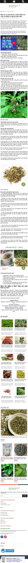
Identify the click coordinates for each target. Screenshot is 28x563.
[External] (13, 551)
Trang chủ (4, 11)
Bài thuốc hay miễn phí (6, 525)
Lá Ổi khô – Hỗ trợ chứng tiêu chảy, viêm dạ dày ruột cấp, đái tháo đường (20, 479)
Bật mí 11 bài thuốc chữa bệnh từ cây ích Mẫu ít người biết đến (13, 15)
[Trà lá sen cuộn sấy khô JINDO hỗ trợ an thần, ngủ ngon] (14, 422)
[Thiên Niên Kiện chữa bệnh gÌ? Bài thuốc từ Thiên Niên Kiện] (7, 391)
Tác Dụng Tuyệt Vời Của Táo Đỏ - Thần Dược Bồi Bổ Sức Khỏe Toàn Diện (7, 347)
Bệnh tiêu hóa (3, 521)
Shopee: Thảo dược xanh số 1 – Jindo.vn (14, 307)
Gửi (25, 495)
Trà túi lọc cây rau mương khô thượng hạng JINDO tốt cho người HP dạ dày (7, 459)
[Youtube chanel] (5, 537)
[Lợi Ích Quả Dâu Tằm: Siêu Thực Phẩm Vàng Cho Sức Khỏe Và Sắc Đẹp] (7, 357)
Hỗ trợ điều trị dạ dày (4, 515)
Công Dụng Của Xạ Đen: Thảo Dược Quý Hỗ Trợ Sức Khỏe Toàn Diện (20, 347)
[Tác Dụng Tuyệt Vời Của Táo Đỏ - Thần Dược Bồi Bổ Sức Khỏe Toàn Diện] (7, 340)
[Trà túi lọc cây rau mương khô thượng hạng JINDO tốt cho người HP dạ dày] (7, 449)
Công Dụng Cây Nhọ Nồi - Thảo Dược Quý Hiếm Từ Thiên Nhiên (7, 330)
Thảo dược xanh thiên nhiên (7, 518)
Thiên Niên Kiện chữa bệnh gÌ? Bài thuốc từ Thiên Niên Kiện (6, 397)
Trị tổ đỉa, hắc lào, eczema (5, 504)
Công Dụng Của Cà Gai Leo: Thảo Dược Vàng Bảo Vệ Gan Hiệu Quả (20, 330)
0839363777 (6, 534)
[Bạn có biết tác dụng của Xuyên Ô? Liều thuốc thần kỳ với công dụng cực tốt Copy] (21, 357)
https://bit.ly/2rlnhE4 (15, 298)
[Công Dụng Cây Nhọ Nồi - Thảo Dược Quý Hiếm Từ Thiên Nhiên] (7, 323)
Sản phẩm (3, 543)
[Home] (14, 6)
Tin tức (2, 545)
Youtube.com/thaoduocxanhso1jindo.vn (17, 305)
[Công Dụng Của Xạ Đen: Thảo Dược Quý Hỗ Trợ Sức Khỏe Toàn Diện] (21, 340)
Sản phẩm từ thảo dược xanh (7, 510)
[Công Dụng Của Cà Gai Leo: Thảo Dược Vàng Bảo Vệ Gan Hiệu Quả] (21, 323)
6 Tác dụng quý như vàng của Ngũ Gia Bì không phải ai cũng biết (21, 397)
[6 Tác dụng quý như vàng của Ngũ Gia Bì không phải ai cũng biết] (21, 391)
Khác (2, 507)
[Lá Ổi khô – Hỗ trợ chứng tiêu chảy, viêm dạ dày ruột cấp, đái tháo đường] (20, 470)
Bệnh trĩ (2, 501)
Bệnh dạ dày (3, 523)
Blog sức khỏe (10, 11)
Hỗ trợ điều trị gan (4, 512)
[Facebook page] (2, 537)
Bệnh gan (2, 520)
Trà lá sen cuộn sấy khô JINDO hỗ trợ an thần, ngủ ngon (14, 436)
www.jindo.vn (16, 304)
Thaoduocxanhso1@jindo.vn (8, 533)
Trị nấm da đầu (3, 503)
